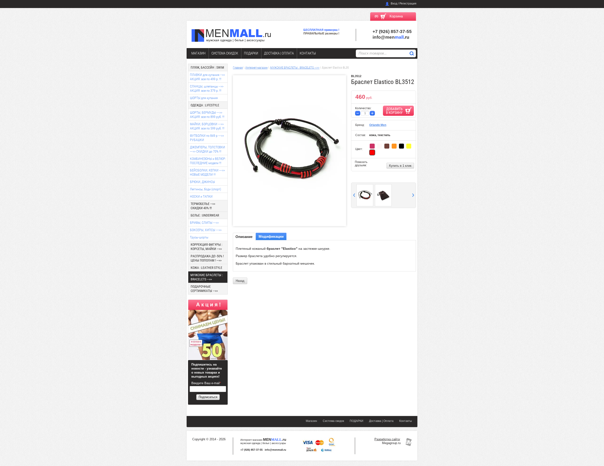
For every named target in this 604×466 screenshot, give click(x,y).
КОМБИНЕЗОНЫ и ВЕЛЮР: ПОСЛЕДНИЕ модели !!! (208, 161)
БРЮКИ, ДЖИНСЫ (202, 182)
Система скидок (224, 53)
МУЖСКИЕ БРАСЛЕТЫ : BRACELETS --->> (294, 67)
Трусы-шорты (199, 237)
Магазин (198, 53)
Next (413, 195)
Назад (240, 281)
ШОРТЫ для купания (204, 98)
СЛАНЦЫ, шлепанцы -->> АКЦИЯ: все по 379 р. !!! (206, 88)
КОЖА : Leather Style (206, 268)
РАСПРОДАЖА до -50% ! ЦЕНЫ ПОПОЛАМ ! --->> (207, 258)
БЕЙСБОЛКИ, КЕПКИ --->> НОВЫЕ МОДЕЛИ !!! (207, 172)
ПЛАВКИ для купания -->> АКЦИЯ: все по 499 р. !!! (207, 77)
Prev (354, 195)
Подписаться (208, 397)
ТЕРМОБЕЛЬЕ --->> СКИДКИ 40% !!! (203, 206)
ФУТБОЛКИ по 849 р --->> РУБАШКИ (207, 138)
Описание (243, 237)
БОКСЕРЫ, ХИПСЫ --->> (206, 230)
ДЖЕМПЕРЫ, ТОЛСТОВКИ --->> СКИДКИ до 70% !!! (207, 149)
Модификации (271, 236)
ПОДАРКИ (251, 53)
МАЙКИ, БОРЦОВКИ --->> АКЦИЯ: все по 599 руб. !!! (207, 126)
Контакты (308, 53)
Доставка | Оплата (279, 53)
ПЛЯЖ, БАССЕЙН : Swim (207, 67)
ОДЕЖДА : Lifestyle (205, 105)
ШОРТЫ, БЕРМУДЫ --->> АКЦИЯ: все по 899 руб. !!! (207, 115)
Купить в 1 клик (400, 165)
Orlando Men (377, 125)
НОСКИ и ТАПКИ (201, 196)
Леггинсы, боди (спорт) (205, 189)
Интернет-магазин (256, 67)
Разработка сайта (387, 439)
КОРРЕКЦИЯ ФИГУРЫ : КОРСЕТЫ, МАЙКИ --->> (206, 247)
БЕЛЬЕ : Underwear (205, 215)
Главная (238, 67)
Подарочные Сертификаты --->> (204, 289)
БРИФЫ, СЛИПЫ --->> (204, 223)
